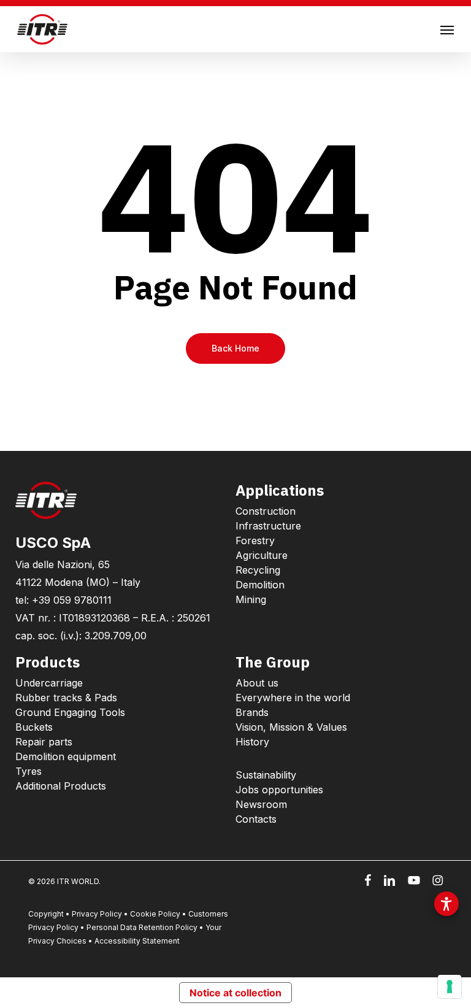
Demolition (260, 585)
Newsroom (261, 804)
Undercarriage (49, 683)
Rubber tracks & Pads (66, 697)
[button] (447, 29)
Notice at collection (235, 993)
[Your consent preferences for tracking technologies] (449, 986)
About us (257, 683)
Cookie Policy (155, 913)
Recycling (258, 570)
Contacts (256, 819)
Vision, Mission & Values (291, 727)
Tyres (28, 771)
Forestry (255, 540)
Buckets (34, 727)
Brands (252, 712)
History (252, 742)
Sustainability (266, 775)
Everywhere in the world (293, 697)
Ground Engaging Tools (70, 712)
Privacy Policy (97, 913)
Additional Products (60, 786)
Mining (251, 599)
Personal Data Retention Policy (141, 927)
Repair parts (43, 742)
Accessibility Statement (137, 940)
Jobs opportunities (279, 789)
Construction (266, 511)
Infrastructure (268, 526)
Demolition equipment (65, 756)
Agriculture (262, 555)
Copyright (46, 913)
